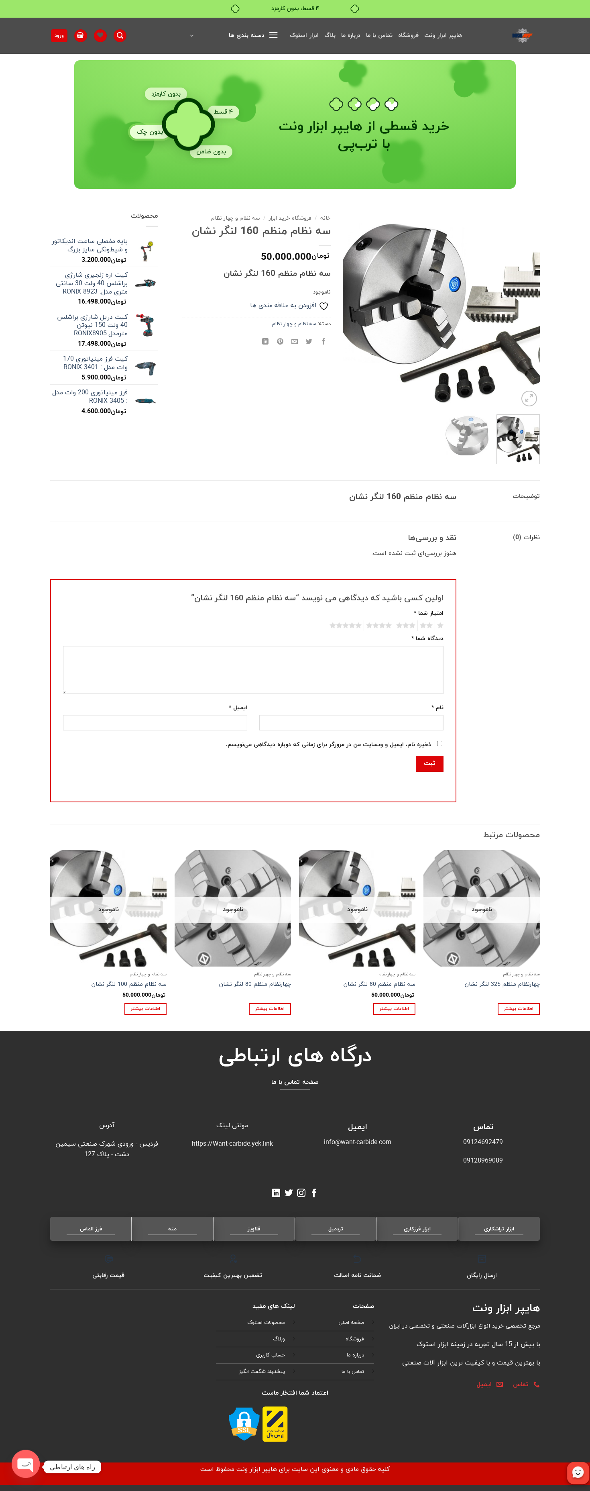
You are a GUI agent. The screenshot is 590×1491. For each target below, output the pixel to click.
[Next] (351, 309)
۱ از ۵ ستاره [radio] (441, 625)
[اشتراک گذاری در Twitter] (309, 342)
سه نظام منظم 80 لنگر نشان (379, 985)
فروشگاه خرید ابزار (290, 218)
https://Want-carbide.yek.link (232, 1144)
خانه (325, 218)
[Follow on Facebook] (314, 1193)
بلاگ (330, 35)
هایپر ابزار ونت (443, 35)
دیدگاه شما (427, 638)
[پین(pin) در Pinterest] (280, 342)
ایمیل (238, 708)
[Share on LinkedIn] (265, 342)
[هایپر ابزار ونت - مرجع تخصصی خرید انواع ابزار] (507, 36)
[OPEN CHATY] (26, 1467)
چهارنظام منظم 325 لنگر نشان (502, 985)
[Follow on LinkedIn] (276, 1193)
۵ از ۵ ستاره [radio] (347, 625)
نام (437, 708)
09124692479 (483, 1142)
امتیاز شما (429, 613)
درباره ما (350, 35)
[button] (234, 36)
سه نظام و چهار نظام (235, 218)
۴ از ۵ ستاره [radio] (380, 625)
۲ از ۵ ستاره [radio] (427, 625)
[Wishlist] (100, 36)
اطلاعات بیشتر (518, 1009)
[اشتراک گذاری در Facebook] (323, 342)
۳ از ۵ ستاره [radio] (407, 625)
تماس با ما (379, 35)
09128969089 (483, 1160)
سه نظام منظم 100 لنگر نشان (129, 985)
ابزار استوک (304, 35)
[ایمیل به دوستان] (294, 342)
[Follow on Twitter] (289, 1193)
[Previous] (526, 309)
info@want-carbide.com (357, 1142)
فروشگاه (408, 35)
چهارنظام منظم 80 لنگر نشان (255, 985)
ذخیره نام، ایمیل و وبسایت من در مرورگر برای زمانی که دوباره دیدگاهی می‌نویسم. (328, 744)
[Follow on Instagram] (301, 1193)
